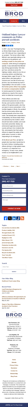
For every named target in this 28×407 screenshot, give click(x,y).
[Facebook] (6, 218)
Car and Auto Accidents (13, 156)
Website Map (14, 373)
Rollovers (4, 157)
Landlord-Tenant (8, 235)
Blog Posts (14, 376)
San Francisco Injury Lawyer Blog (14, 13)
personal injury (7, 243)
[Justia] (18, 218)
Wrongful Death (8, 233)
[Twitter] (10, 218)
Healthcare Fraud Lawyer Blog (11, 281)
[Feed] (22, 218)
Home (4, 21)
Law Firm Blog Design (14, 405)
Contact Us (14, 21)
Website (14, 362)
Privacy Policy (14, 365)
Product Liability (8, 230)
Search (14, 271)
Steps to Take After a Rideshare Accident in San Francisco (11, 305)
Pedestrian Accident (9, 245)
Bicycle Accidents (8, 252)
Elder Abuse (7, 240)
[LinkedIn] (14, 218)
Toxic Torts (6, 255)
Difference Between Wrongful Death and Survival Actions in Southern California (14, 297)
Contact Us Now (14, 208)
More (23, 21)
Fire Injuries (6, 250)
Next (18, 166)
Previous (6, 166)
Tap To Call (14, 5)
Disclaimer (14, 368)
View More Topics (7, 257)
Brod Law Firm (11, 140)
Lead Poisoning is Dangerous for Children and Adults (11, 290)
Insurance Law (7, 248)
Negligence (7, 238)
